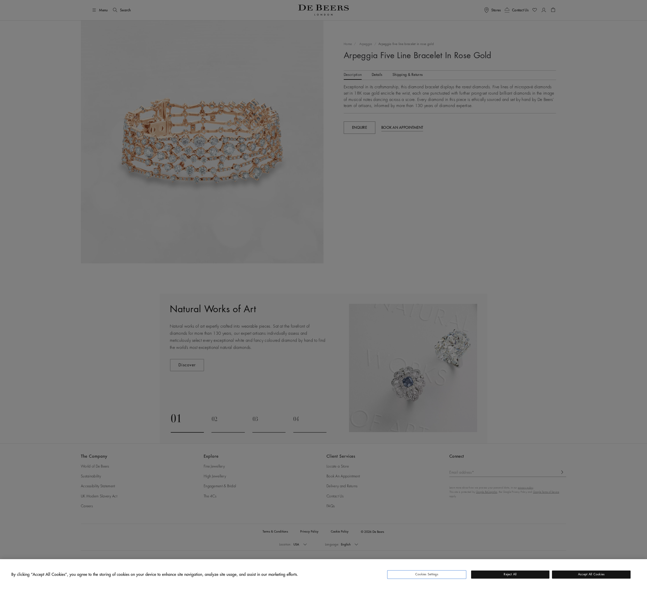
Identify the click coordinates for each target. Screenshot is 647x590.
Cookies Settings (426, 574)
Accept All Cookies (591, 574)
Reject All (510, 574)
